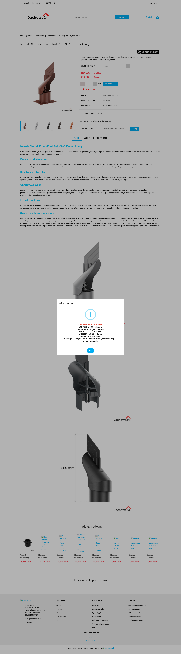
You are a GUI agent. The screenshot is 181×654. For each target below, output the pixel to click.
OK (90, 350)
